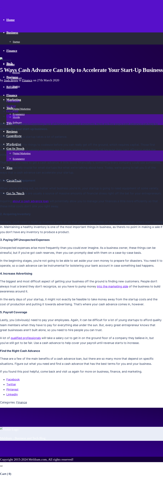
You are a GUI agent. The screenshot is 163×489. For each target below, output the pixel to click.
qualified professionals (26, 338)
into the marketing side (112, 286)
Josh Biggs (11, 80)
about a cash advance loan (31, 201)
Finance (27, 80)
